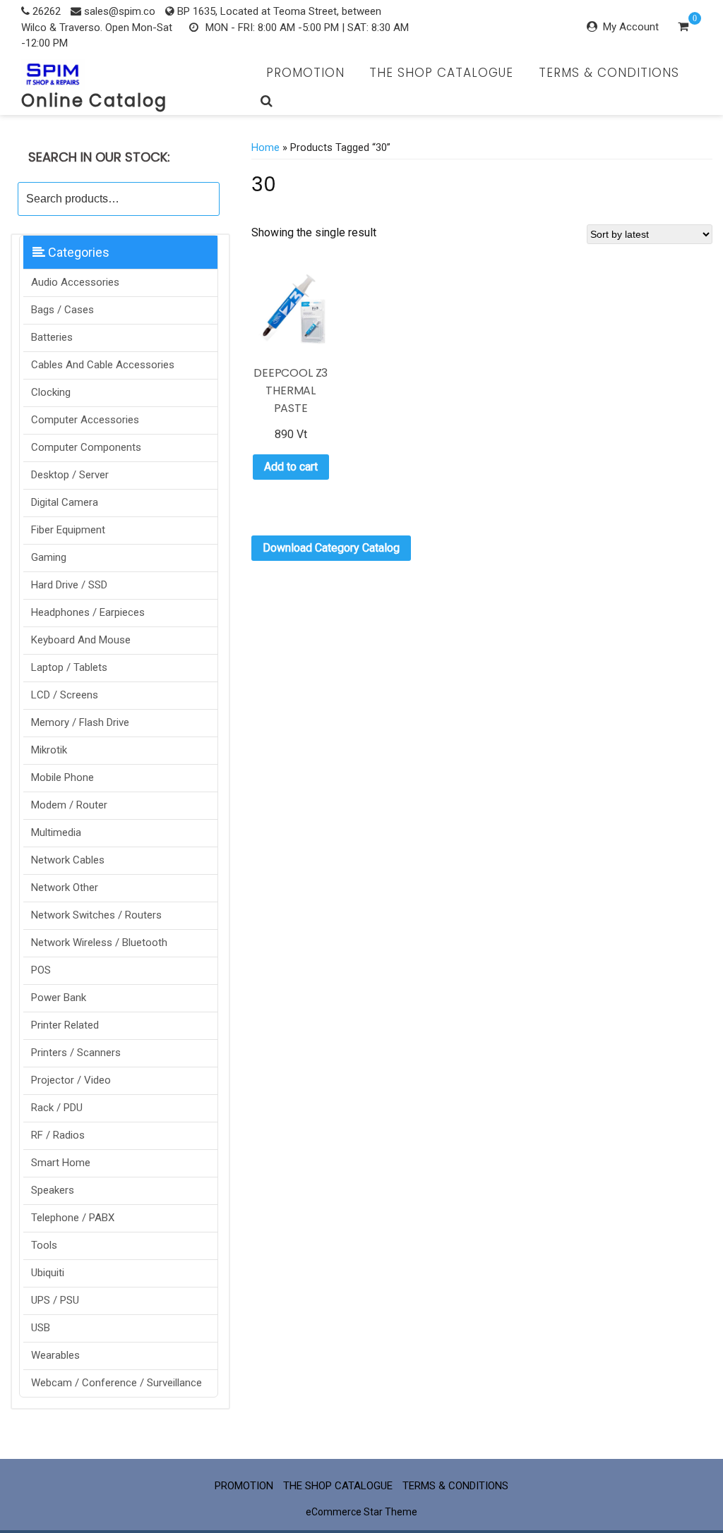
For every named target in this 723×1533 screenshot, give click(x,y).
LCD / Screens (64, 695)
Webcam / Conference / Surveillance (116, 1382)
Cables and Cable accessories (102, 364)
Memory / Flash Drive (80, 722)
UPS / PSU (55, 1300)
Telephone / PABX (72, 1217)
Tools (44, 1245)
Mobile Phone (62, 777)
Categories (77, 252)
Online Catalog (94, 100)
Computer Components (86, 447)
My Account (631, 26)
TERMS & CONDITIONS (609, 72)
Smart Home (60, 1162)
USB (40, 1327)
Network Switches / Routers (96, 915)
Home (265, 147)
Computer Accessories (85, 419)
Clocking (51, 392)
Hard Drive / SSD (69, 584)
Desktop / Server (70, 474)
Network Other (64, 887)
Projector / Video (71, 1080)
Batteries (52, 337)
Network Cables (67, 860)
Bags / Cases (62, 309)
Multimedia (56, 832)
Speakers (52, 1190)
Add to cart (291, 466)
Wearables (55, 1355)
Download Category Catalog (331, 548)
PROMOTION (305, 72)
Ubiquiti (47, 1272)
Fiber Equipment (68, 529)
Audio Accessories (75, 282)
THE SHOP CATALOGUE (441, 72)
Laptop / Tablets (69, 667)
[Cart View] (683, 28)
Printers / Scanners (76, 1052)
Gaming (48, 557)
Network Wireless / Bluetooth (99, 942)
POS (41, 970)
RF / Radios (58, 1135)
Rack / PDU (57, 1107)
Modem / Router (69, 805)
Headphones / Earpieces (88, 612)
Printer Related (65, 1025)
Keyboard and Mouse (81, 640)
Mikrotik (49, 750)
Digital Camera (64, 502)
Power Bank (58, 997)
